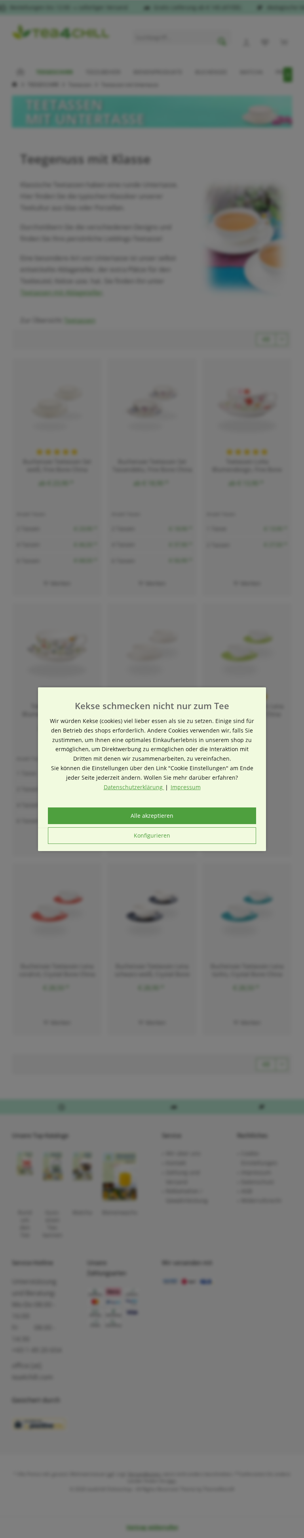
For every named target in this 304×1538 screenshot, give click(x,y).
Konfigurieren (152, 835)
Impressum (186, 787)
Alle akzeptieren (152, 815)
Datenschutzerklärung (134, 787)
